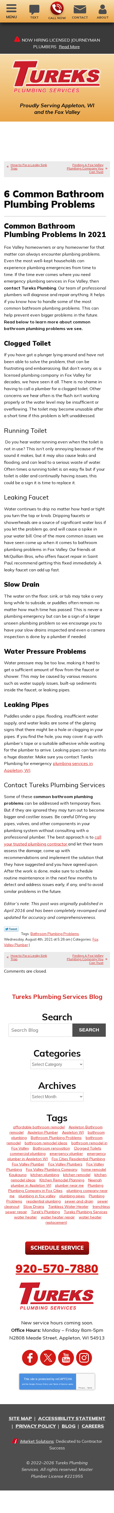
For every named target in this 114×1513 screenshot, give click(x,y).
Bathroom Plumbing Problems (54, 934)
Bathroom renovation (51, 1148)
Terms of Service (60, 1384)
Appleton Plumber (43, 1132)
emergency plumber (66, 1153)
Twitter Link (11, 929)
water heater (25, 1217)
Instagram (84, 1358)
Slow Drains (33, 1206)
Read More (69, 46)
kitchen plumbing (44, 1174)
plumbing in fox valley (37, 1196)
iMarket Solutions (37, 1441)
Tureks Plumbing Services (85, 1211)
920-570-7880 (57, 8)
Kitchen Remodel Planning (62, 1180)
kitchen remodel (76, 1174)
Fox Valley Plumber (28, 1164)
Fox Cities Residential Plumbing (78, 1158)
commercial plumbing (28, 1153)
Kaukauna (18, 1174)
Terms (89, 1388)
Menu (11, 17)
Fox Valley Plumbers (65, 1164)
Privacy (81, 1388)
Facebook (30, 1358)
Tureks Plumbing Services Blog (57, 996)
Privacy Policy (42, 1384)
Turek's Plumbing (45, 1211)
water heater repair (58, 1217)
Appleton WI (73, 1132)
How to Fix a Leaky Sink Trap (29, 166)
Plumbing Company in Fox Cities (35, 1190)
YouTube (66, 1358)
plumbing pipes (72, 1196)
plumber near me (69, 1185)
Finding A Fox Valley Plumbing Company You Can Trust (85, 168)
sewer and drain (79, 1201)
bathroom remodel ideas (46, 1143)
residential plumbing (43, 1201)
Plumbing (95, 1185)
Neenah (95, 1180)
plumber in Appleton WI (31, 1185)
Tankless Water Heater (68, 1206)
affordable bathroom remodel (39, 1127)
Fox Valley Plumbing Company (51, 1169)
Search (89, 1030)
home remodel (93, 1169)
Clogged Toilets (87, 1148)
